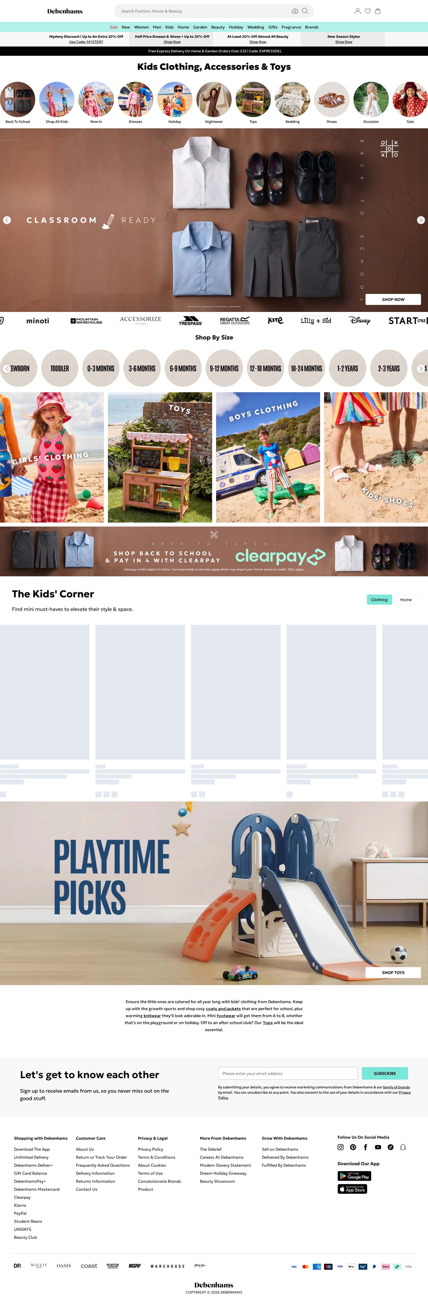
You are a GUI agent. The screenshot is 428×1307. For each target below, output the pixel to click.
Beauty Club (25, 1237)
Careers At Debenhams (222, 1157)
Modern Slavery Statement (225, 1165)
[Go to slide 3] (221, 306)
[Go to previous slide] (7, 220)
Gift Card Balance (30, 1173)
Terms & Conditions (156, 1157)
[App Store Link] (354, 1182)
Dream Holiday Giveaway (223, 1173)
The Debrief (211, 1149)
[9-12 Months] (224, 368)
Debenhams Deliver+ (33, 1165)
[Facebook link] (366, 1147)
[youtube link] (378, 1147)
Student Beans (28, 1221)
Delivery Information (95, 1173)
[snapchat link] (403, 1147)
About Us (85, 1149)
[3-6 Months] (142, 368)
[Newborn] (18, 368)
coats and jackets (223, 1008)
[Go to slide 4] (234, 306)
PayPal (20, 1213)
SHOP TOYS (393, 972)
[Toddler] (59, 368)
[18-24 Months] (306, 368)
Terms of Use (150, 1173)
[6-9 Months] (183, 368)
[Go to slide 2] (207, 306)
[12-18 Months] (265, 368)
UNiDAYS (22, 1229)
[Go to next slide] (421, 220)
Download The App (32, 1149)
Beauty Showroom (217, 1181)
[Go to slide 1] (193, 306)
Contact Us (86, 1189)
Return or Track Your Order (101, 1157)
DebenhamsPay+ (30, 1181)
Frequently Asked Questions (103, 1165)
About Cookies (152, 1165)
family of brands (396, 1087)
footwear (226, 1015)
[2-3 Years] (389, 368)
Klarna (20, 1205)
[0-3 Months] (100, 368)
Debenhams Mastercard (36, 1189)
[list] (214, 103)
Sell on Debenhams (280, 1149)
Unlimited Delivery (31, 1157)
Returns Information (95, 1181)
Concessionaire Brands (159, 1181)
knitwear (152, 1015)
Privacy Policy (150, 1149)
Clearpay (22, 1197)
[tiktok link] (391, 1147)
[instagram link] (341, 1147)
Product (145, 1189)
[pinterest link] (353, 1147)
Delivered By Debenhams (285, 1157)
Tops (268, 1022)
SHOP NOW (393, 299)
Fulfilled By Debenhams (284, 1165)
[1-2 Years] (347, 368)
